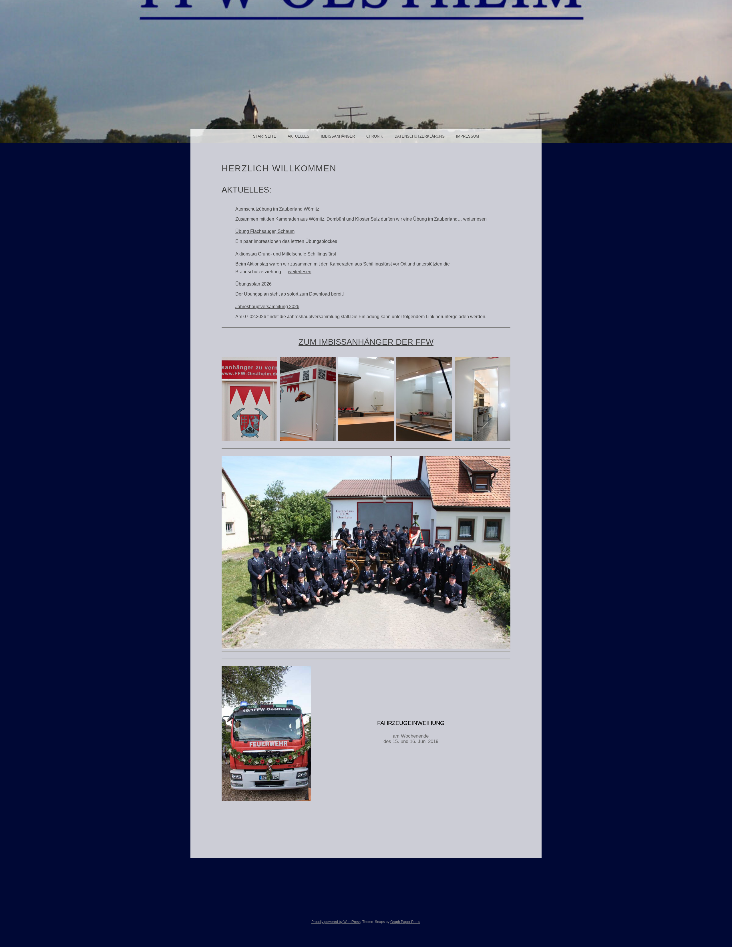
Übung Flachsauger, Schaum (265, 231)
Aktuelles (298, 136)
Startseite (264, 136)
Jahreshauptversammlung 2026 (267, 306)
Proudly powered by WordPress (336, 922)
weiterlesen (475, 219)
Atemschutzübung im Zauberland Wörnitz (277, 209)
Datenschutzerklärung (420, 136)
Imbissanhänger (338, 136)
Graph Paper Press (405, 922)
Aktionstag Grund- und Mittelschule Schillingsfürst (285, 253)
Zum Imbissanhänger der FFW (366, 341)
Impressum (467, 136)
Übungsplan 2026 (253, 284)
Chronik (374, 136)
